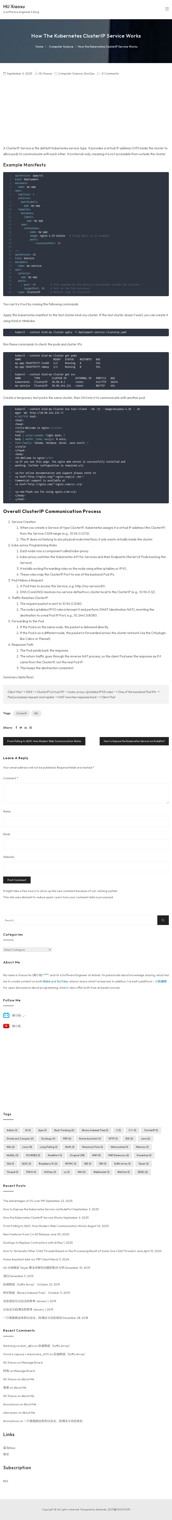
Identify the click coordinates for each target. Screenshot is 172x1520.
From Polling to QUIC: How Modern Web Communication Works (44, 741)
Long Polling (48, 1146)
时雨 (6, 1371)
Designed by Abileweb (93, 1509)
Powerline (144, 1155)
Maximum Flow (92, 1146)
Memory (142, 1146)
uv (67, 1172)
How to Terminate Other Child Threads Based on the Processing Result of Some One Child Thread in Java (73, 1251)
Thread (12, 1172)
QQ (10, 1163)
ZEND (143, 1172)
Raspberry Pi (48, 1163)
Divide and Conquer (20, 1138)
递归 (6, 1276)
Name (7, 811)
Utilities (50, 1172)
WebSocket (101, 1172)
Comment (10, 778)
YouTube (62, 981)
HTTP (113, 1138)
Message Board (32, 1362)
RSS (5, 1481)
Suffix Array (122, 1163)
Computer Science (61, 46)
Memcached (119, 1146)
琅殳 (6, 1454)
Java (145, 1138)
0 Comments (110, 73)
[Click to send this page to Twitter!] (21, 728)
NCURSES (33, 1155)
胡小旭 (16, 1026)
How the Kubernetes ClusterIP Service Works (33, 1217)
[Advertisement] (86, 111)
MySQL (12, 1155)
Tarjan (143, 1163)
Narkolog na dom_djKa (18, 1346)
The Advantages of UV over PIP (24, 1201)
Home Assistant (90, 1138)
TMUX (31, 1172)
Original (77, 1155)
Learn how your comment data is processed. (84, 897)
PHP (96, 1155)
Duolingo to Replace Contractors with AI (30, 1243)
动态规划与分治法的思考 (19, 1301)
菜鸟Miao (9, 1448)
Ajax (42, 1130)
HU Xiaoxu (14, 6)
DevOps (89, 73)
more (46, 974)
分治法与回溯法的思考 (18, 1309)
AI (28, 1130)
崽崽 (6, 1387)
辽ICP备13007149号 (119, 1509)
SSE (87, 1163)
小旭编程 (161, 981)
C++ (132, 1130)
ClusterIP (21, 713)
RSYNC (70, 1163)
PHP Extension (118, 1155)
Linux (27, 1146)
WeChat (123, 1172)
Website (8, 857)
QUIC (26, 1163)
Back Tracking (64, 1130)
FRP (67, 1138)
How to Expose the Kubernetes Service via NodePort (134, 741)
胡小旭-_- (19, 1015)
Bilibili (46, 981)
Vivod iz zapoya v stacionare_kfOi (26, 1354)
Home (39, 46)
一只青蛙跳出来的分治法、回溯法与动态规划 (32, 1318)
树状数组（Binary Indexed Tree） (25, 1293)
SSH (102, 1163)
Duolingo (48, 1138)
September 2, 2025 (19, 73)
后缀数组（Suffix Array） (19, 1284)
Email (6, 834)
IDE (129, 1138)
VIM (81, 1172)
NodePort (55, 1155)
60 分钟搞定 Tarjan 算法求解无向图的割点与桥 (33, 1268)
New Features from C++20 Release (26, 1234)
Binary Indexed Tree (95, 1130)
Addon (12, 1130)
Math (69, 1146)
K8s (36, 713)
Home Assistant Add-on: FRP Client (26, 1259)
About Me (28, 1379)
